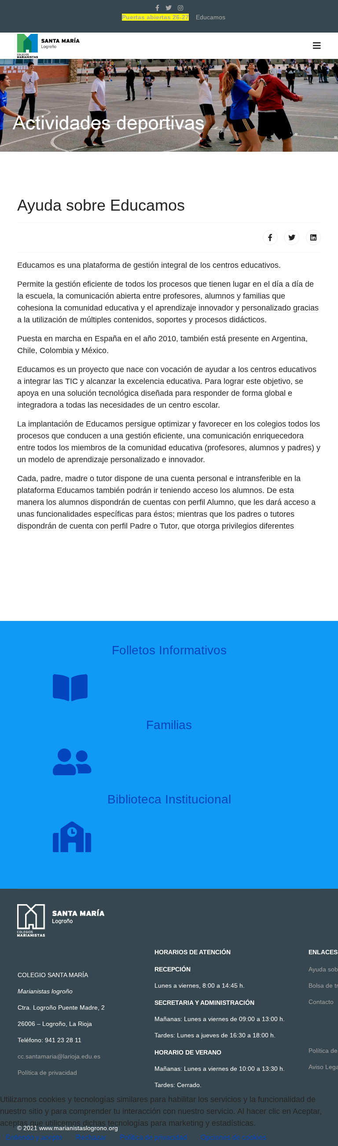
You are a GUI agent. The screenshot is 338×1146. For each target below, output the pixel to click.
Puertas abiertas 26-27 (155, 17)
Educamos (210, 17)
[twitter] (168, 7)
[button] (233, 1137)
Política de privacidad (47, 1072)
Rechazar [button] (91, 1137)
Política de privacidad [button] (153, 1137)
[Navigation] (317, 46)
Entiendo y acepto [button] (34, 1137)
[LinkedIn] (313, 237)
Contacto (321, 1001)
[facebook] (157, 7)
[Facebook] (270, 237)
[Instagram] (180, 7)
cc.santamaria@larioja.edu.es (59, 1056)
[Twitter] (291, 237)
